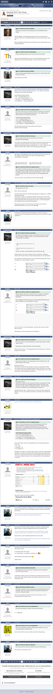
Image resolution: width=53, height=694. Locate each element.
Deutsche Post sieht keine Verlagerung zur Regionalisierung (28, 401)
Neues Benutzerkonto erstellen (14, 676)
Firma (16, 612)
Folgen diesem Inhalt (44, 10)
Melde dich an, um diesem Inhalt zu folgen (11, 10)
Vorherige (6, 22)
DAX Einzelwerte (25, 13)
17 (24, 22)
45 (49, 10)
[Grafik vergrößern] (33, 498)
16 (21, 22)
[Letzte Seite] (39, 22)
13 (14, 22)
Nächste (35, 22)
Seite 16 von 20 (44, 22)
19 (29, 22)
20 (31, 22)
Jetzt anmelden (39, 676)
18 (26, 22)
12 (12, 22)
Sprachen (21, 691)
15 (19, 22)
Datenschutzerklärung (29, 691)
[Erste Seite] (2, 22)
